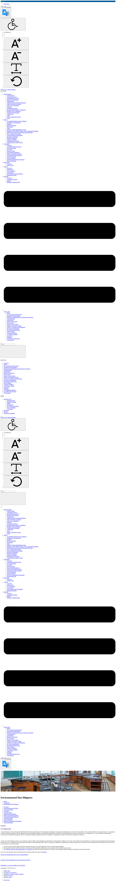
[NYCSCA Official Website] (8, 89)
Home (5, 801)
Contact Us (6, 387)
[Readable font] (16, 69)
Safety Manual (7, 383)
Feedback (6, 388)
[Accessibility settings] (13, 24)
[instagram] (5, 91)
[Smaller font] (16, 56)
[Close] (1, 416)
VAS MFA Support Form (10, 391)
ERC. (45, 852)
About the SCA (8, 399)
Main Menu (7, 4)
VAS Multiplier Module (10, 390)
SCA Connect (7, 374)
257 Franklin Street (6, 828)
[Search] (1, 490)
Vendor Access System (9, 376)
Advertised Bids (8, 370)
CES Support (7, 393)
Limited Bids (7, 371)
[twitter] (2, 91)
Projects (6, 412)
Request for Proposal (9, 373)
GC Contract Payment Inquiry (11, 366)
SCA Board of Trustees (13, 406)
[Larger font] (16, 43)
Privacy (11, 875)
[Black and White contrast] (4, 35)
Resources (6, 410)
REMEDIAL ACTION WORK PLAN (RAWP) (13, 865)
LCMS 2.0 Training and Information (13, 378)
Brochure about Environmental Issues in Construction (19, 849)
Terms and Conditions (9, 413)
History (9, 403)
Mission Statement (11, 402)
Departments (10, 405)
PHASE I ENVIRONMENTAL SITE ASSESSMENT (14, 854)
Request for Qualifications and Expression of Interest (17, 368)
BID (9, 871)
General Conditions (8, 384)
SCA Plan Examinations (10, 380)
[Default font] (16, 81)
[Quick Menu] (13, 351)
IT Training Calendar (9, 386)
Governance (10, 409)
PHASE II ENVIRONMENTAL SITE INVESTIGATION (15, 860)
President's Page (11, 400)
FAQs (9, 877)
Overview (6, 363)
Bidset (5, 364)
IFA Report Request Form (10, 381)
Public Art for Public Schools (11, 377)
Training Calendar (18, 874)
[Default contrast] (4, 34)
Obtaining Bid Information (10, 367)
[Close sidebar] (1, 507)
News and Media (11, 407)
